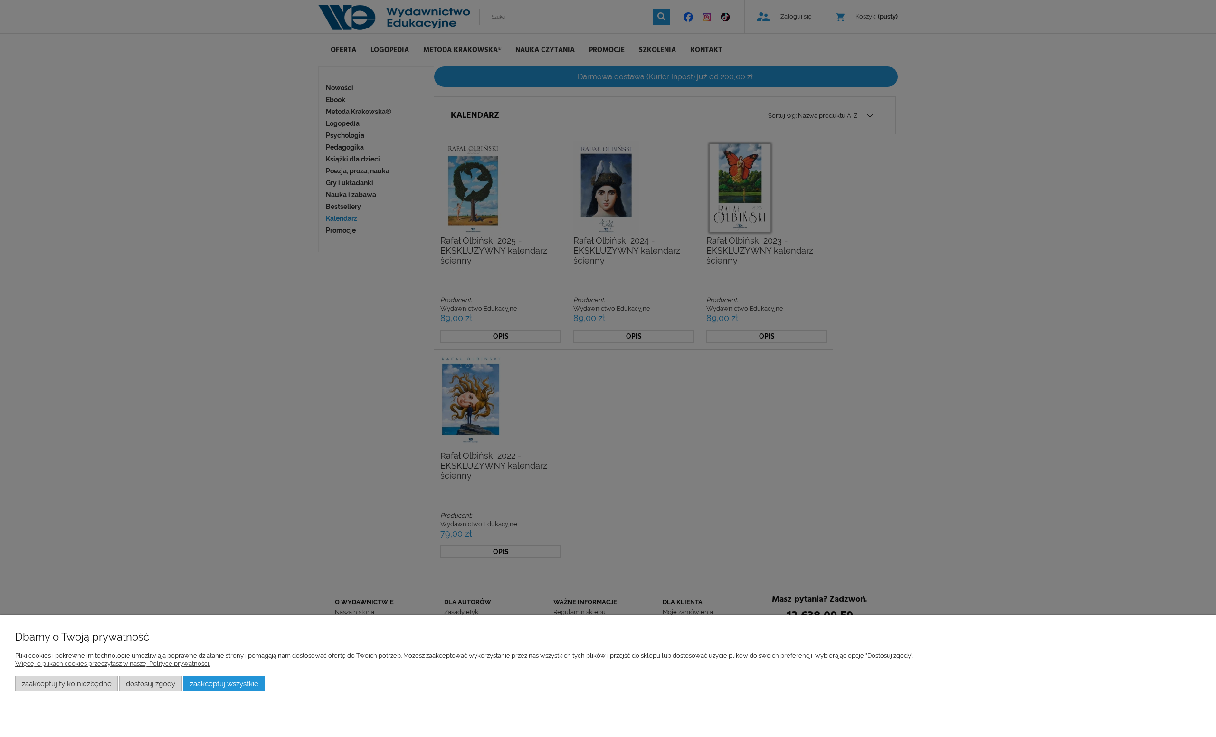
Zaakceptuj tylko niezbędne (67, 684)
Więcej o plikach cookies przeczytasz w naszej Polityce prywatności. (112, 663)
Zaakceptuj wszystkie (224, 684)
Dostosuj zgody (150, 684)
